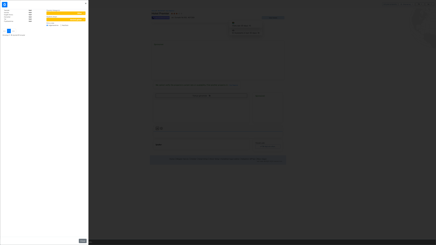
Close (82, 241)
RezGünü (65, 25)
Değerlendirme (53, 25)
